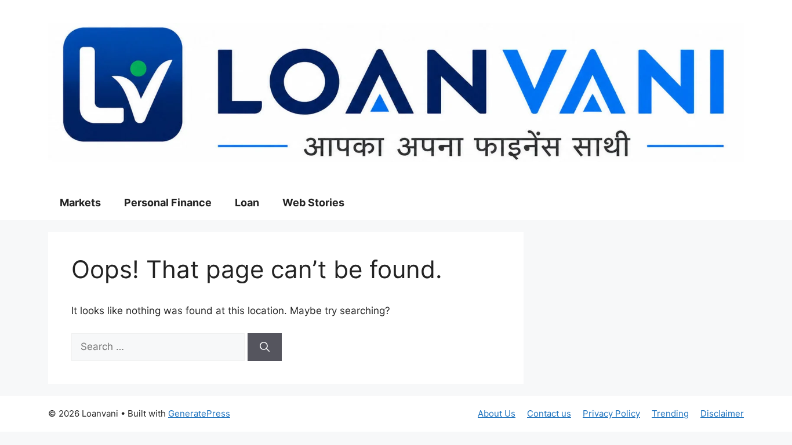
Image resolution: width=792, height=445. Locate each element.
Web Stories (313, 202)
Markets (80, 202)
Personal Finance (168, 202)
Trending (670, 413)
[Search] (265, 347)
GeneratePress (199, 413)
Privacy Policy (611, 413)
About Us (496, 413)
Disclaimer (722, 413)
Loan (247, 202)
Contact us (549, 413)
